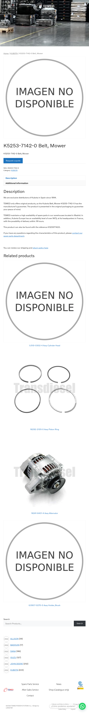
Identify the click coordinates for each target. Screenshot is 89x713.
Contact (30, 695)
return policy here (40, 248)
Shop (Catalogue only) (59, 689)
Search (6, 619)
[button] (9, 6)
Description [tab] (11, 178)
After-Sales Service (30, 689)
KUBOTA (14, 53)
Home (6, 53)
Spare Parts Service (30, 684)
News (58, 684)
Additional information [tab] (17, 183)
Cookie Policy (62, 709)
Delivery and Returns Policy (60, 704)
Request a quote (13, 160)
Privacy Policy (77, 704)
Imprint (73, 709)
